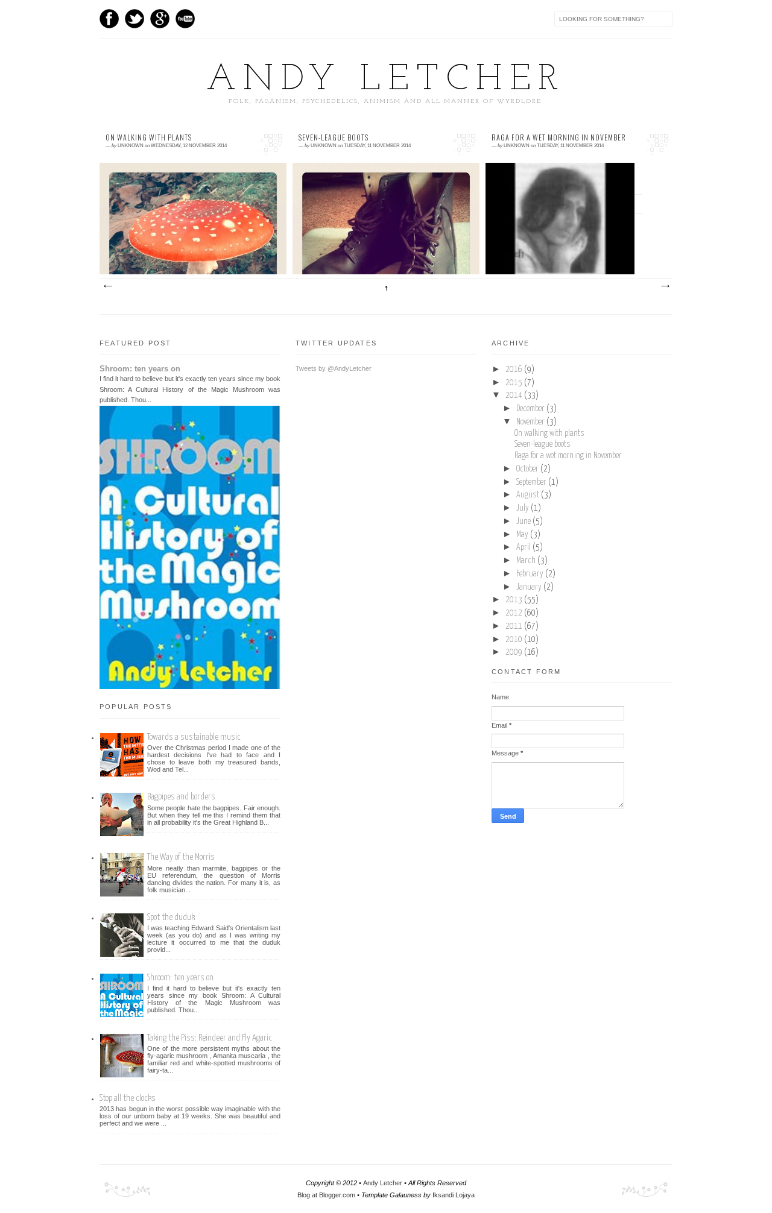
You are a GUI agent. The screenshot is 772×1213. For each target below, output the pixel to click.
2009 (514, 652)
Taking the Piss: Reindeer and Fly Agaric (209, 1037)
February (530, 574)
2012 (514, 613)
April (524, 547)
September (532, 482)
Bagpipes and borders (181, 796)
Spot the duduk (171, 917)
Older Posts (664, 286)
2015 (514, 383)
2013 (514, 600)
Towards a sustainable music (194, 737)
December (531, 409)
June (524, 521)
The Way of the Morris (181, 857)
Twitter (134, 18)
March (526, 560)
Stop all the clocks (128, 1098)
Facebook (109, 18)
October (528, 469)
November (531, 422)
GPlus (159, 18)
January (529, 587)
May (523, 535)
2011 (514, 626)
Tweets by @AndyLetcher (334, 368)
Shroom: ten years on (140, 368)
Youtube (185, 18)
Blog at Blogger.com (326, 1195)
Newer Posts (107, 286)
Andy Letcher (386, 80)
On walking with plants (149, 137)
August (528, 495)
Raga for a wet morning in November (559, 137)
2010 (514, 639)
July (523, 508)
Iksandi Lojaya (453, 1195)
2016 (514, 369)
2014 (514, 395)
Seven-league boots (334, 137)
